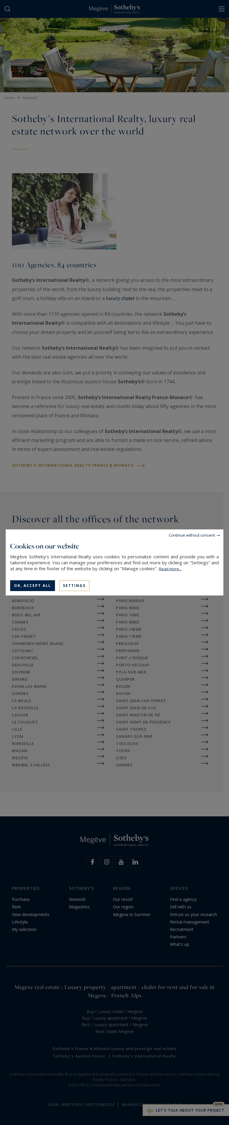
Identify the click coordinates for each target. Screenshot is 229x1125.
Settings (74, 585)
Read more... (170, 568)
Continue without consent (192, 535)
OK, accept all (32, 585)
